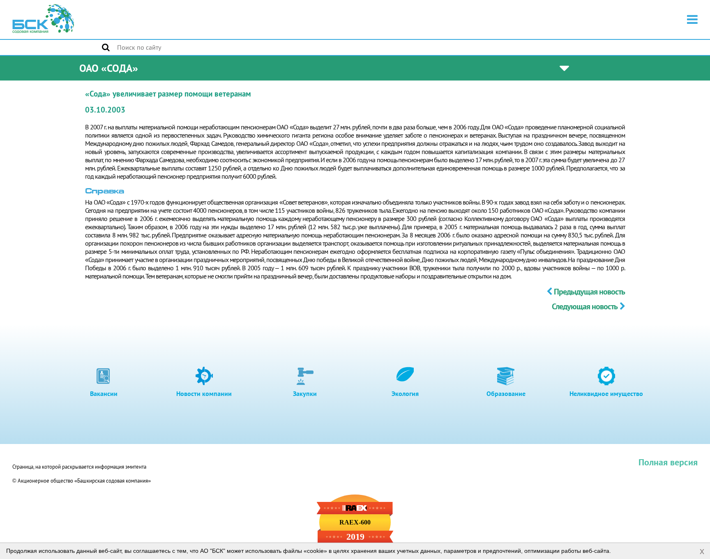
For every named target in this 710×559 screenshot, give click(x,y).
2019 (355, 536)
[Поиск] (105, 47)
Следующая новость (585, 306)
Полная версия (668, 462)
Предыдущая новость (589, 291)
